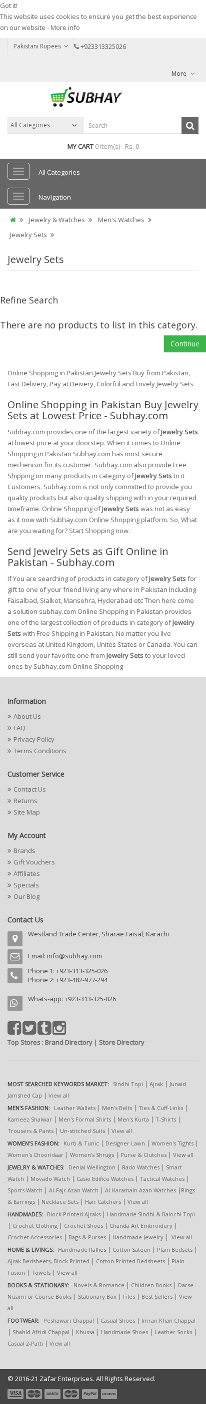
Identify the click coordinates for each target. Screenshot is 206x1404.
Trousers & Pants (31, 1130)
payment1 (17, 1394)
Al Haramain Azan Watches (140, 1190)
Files (129, 1296)
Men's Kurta (133, 1119)
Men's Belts (117, 1108)
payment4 (72, 1394)
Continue (185, 343)
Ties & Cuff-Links (160, 1108)
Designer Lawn (125, 1143)
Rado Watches (141, 1167)
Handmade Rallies (82, 1249)
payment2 (35, 1394)
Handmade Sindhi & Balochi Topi (151, 1214)
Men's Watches (121, 219)
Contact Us (30, 789)
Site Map (27, 812)
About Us (27, 716)
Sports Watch (25, 1190)
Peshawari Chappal (69, 1320)
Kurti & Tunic (81, 1143)
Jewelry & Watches (57, 219)
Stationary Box (97, 1296)
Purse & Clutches (143, 1154)
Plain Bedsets (174, 1249)
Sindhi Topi (128, 1084)
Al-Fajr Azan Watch (73, 1190)
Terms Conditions (40, 750)
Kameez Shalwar (30, 1119)
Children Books (151, 1285)
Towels (41, 1272)
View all (58, 1095)
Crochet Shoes (83, 1225)
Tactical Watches (162, 1178)
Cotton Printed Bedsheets (130, 1261)
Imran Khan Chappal (169, 1320)
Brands (25, 850)
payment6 (108, 1394)
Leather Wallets (75, 1108)
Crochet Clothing (35, 1225)
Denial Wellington (92, 1167)
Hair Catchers (103, 1201)
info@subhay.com (74, 955)
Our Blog (27, 896)
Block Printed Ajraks (73, 1214)
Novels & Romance (99, 1285)
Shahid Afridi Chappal (41, 1332)
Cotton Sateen (131, 1249)
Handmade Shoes (124, 1332)
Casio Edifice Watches (105, 1178)
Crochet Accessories (35, 1237)
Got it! (9, 5)
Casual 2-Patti (25, 1343)
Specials (26, 884)
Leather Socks (173, 1332)
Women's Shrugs (92, 1154)
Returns (26, 800)
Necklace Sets (60, 1201)
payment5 (90, 1394)
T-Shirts (166, 1119)
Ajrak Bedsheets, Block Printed (49, 1261)
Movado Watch (50, 1178)
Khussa (85, 1332)
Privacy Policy (34, 739)
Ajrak (156, 1084)
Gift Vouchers (34, 861)
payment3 (53, 1394)
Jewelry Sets (28, 234)
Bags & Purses (87, 1237)
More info (65, 27)
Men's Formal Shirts (84, 1119)
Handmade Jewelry (138, 1237)
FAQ (20, 727)
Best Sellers (157, 1296)
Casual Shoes (117, 1320)
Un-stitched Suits (82, 1130)
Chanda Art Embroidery (142, 1225)
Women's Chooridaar (36, 1154)
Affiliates (27, 873)
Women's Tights (173, 1143)
